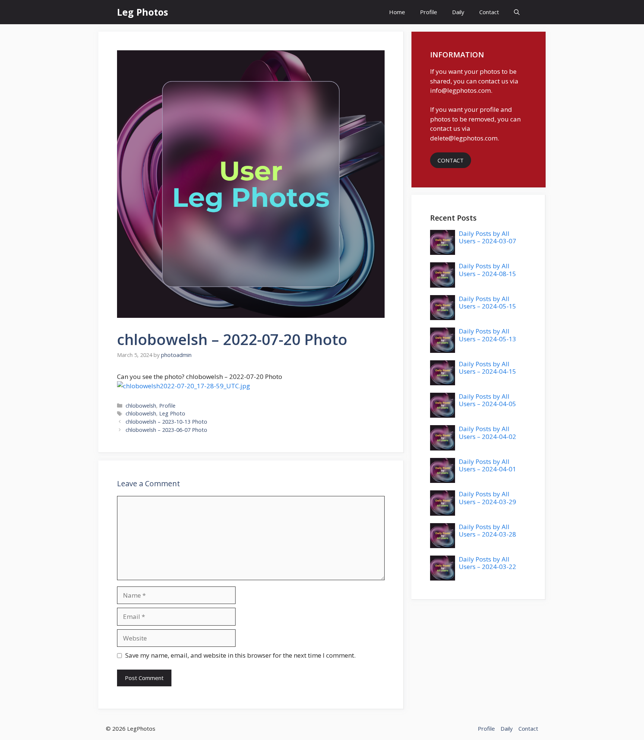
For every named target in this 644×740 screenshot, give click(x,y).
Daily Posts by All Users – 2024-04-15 (487, 368)
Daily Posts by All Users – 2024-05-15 (487, 302)
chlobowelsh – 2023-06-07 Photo (166, 429)
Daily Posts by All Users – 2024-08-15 (487, 270)
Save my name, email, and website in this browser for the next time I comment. (240, 655)
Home (397, 12)
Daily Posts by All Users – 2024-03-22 (487, 563)
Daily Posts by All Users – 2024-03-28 (487, 530)
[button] (516, 12)
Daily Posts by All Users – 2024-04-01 (487, 465)
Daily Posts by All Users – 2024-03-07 (487, 237)
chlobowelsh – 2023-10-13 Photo (166, 421)
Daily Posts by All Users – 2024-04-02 (487, 432)
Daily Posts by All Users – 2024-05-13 (487, 335)
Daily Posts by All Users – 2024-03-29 (487, 498)
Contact (489, 12)
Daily (458, 12)
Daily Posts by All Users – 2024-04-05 (487, 400)
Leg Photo (172, 413)
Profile (428, 12)
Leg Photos (142, 12)
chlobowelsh (141, 405)
